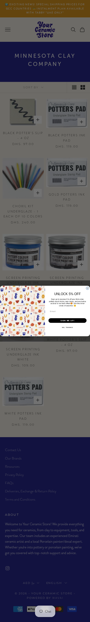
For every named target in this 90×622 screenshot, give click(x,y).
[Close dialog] (87, 288)
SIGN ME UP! (67, 320)
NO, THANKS (67, 327)
